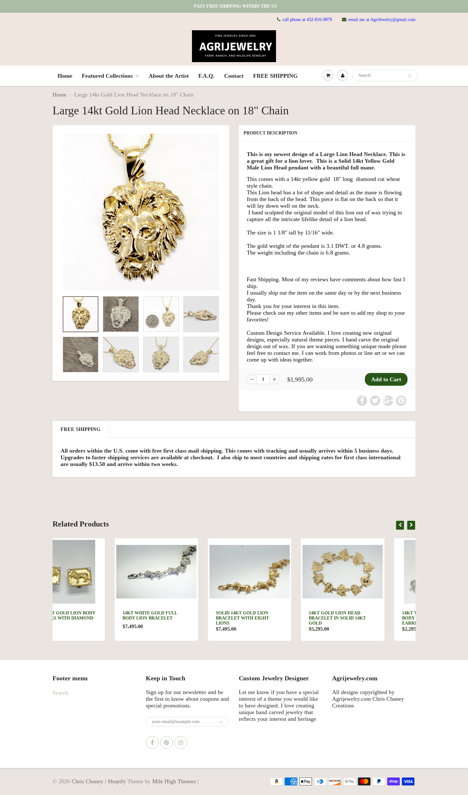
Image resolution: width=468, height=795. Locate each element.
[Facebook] (152, 742)
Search (60, 693)
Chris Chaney (87, 781)
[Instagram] (180, 742)
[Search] (410, 76)
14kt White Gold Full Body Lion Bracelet (87, 615)
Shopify (117, 781)
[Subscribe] (221, 722)
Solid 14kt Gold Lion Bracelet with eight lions (180, 618)
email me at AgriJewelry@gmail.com (381, 19)
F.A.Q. (206, 76)
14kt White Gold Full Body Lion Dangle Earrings (367, 618)
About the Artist (169, 76)
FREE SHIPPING (275, 76)
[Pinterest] (166, 742)
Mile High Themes (174, 781)
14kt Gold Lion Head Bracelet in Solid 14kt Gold (275, 618)
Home (65, 76)
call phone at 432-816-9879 (307, 19)
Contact (234, 76)
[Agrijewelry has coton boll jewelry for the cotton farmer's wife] (140, 212)
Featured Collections (107, 76)
